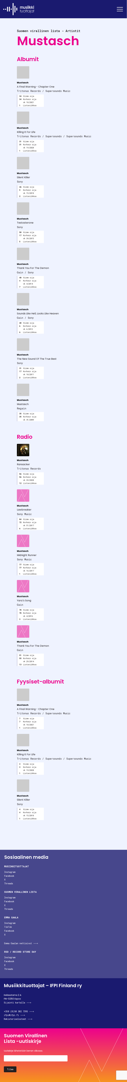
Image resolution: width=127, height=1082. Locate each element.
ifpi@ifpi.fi (11, 1015)
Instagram (9, 872)
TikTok (8, 926)
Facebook (9, 875)
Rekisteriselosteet (15, 1018)
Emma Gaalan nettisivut (18, 943)
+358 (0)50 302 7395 (16, 1011)
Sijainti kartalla (14, 1002)
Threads (8, 883)
